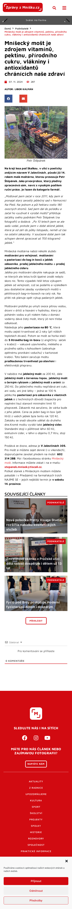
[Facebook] (24, 738)
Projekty (36, 819)
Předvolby (36, 900)
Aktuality (36, 781)
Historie (36, 832)
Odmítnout (36, 890)
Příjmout (36, 881)
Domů (8, 28)
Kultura (36, 800)
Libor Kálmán (24, 89)
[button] (66, 861)
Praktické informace (36, 851)
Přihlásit (36, 620)
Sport (36, 806)
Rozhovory (36, 838)
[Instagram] (36, 738)
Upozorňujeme (36, 794)
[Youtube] (47, 738)
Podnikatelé (21, 28)
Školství (36, 813)
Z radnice (36, 787)
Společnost (36, 844)
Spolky (36, 825)
